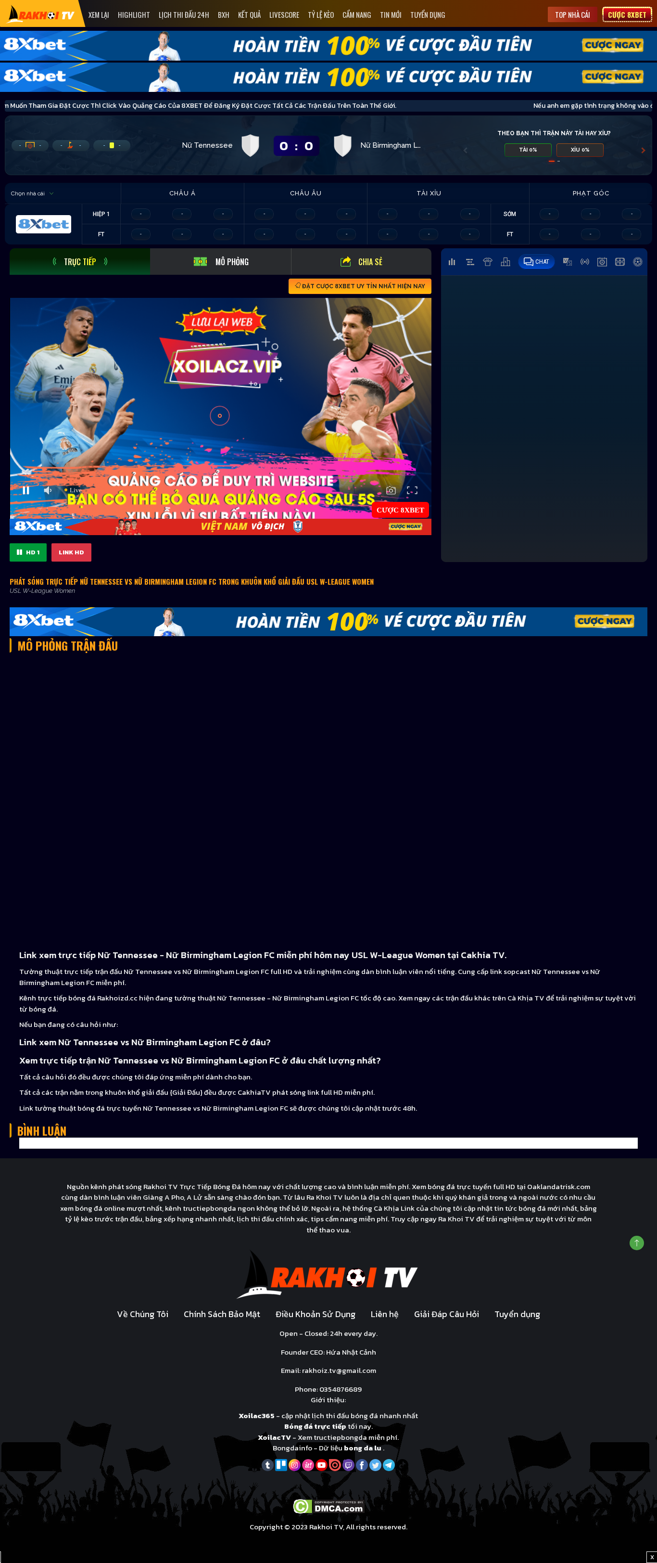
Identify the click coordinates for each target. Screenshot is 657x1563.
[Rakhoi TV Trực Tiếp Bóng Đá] (40, 13)
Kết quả (249, 14)
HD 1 (32, 552)
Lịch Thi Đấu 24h (184, 14)
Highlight (134, 14)
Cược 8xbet (627, 14)
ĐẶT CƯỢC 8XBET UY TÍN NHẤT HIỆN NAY (363, 286)
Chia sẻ (370, 262)
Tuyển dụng (427, 14)
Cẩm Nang (356, 14)
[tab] (80, 261)
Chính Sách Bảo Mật (222, 1313)
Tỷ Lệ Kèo (321, 14)
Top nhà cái (572, 14)
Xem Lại (98, 14)
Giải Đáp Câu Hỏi (446, 1313)
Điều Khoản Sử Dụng (315, 1313)
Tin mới (391, 14)
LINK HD (71, 552)
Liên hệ (385, 1313)
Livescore (284, 14)
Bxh (223, 14)
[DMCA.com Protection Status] (329, 1505)
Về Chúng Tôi (142, 1313)
